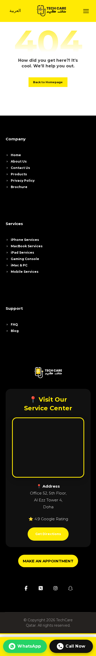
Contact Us (20, 168)
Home (16, 155)
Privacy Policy (23, 180)
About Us (19, 161)
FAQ (14, 324)
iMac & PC (19, 265)
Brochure (19, 187)
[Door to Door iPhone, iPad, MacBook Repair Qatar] (51, 10)
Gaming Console (25, 259)
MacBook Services (26, 246)
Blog (15, 331)
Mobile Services (24, 272)
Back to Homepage (48, 82)
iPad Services (22, 252)
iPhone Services (25, 240)
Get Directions (48, 534)
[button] (86, 11)
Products (19, 174)
